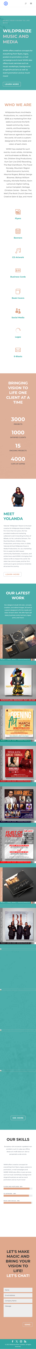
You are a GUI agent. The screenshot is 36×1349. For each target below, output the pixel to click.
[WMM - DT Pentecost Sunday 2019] (18, 1071)
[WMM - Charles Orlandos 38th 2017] (18, 1031)
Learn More (12, 84)
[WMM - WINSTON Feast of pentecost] (18, 863)
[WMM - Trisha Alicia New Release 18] (18, 782)
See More (18, 1118)
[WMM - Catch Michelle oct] (18, 949)
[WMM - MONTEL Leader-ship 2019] (18, 822)
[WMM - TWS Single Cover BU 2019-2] (18, 944)
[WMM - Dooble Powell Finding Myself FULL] (18, 660)
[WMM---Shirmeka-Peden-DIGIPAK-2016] (18, 990)
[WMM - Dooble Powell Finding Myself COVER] (18, 903)
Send (27, 1325)
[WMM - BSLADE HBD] (18, 701)
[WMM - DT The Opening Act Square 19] (18, 741)
